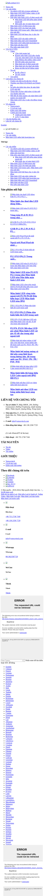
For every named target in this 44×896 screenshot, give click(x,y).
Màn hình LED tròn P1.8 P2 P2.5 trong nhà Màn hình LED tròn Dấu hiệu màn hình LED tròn (24, 276)
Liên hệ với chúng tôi (13, 121)
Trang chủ (9, 7)
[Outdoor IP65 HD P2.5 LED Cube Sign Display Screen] (24, 368)
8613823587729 (12, 557)
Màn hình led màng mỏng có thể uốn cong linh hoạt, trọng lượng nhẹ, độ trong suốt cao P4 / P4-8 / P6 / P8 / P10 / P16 (24, 356)
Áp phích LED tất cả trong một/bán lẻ (24, 11)
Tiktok (8, 593)
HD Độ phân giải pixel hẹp (25, 62)
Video (12, 51)
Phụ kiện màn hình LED (19, 47)
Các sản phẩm (11, 9)
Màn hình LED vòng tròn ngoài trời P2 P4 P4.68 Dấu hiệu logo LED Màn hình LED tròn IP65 (23, 297)
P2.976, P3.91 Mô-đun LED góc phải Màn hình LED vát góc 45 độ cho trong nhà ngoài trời (24, 332)
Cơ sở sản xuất (15, 108)
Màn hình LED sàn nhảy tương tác (23, 39)
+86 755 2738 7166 (13, 517)
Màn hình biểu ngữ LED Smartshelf (23, 41)
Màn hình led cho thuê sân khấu (27, 66)
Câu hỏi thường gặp (13, 119)
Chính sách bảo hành (18, 113)
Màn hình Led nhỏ (13, 496)
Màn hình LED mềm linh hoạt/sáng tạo (24, 43)
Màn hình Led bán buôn (30, 496)
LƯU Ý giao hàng (22, 117)
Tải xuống (14, 77)
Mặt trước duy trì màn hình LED (27, 24)
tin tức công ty (20, 72)
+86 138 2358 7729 (13, 521)
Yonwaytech (15, 106)
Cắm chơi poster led (22, 53)
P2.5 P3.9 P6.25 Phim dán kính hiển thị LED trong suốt (24, 313)
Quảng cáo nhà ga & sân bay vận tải (23, 81)
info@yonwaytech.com (20, 421)
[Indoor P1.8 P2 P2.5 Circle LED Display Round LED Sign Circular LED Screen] (24, 268)
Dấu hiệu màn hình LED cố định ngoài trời (26, 17)
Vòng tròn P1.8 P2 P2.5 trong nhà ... (21, 216)
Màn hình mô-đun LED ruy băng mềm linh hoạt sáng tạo (23, 392)
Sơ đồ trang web (7, 492)
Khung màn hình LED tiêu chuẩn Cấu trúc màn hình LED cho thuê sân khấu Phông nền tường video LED (29, 58)
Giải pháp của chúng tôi (14, 79)
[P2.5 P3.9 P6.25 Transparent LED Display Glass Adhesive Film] (24, 308)
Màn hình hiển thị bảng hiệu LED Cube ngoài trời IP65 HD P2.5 (24, 375)
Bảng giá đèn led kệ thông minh (27, 68)
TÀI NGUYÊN (11, 49)
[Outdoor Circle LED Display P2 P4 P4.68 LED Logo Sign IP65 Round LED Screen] (24, 289)
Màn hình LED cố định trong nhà (22, 26)
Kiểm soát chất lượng (18, 110)
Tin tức (13, 70)
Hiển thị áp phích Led (9, 494)
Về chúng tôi (10, 104)
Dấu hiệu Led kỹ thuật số (27, 494)
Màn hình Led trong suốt (10, 498)
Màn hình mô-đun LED (19, 45)
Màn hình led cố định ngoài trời (26, 64)
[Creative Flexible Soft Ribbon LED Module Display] (24, 385)
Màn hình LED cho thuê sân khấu (23, 28)
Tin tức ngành (20, 75)
